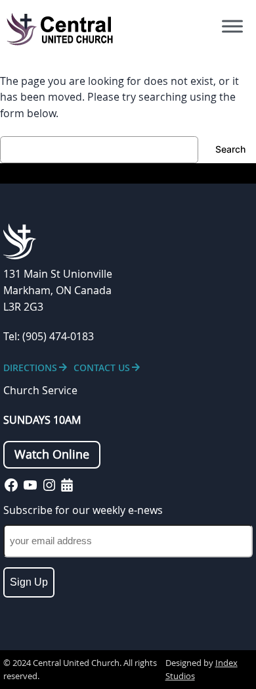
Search (230, 149)
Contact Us (102, 367)
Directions (30, 367)
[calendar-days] (67, 485)
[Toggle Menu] (232, 26)
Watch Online (51, 454)
